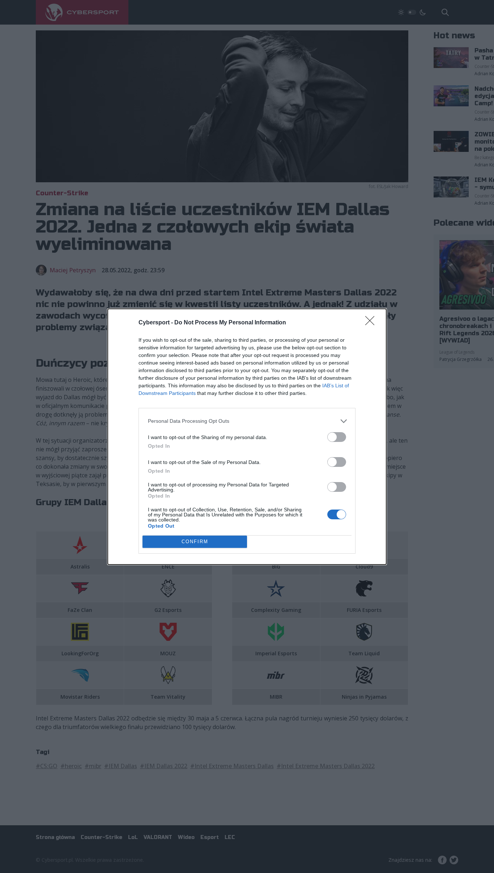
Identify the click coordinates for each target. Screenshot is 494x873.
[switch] (336, 437)
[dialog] (247, 437)
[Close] (372, 323)
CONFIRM (195, 541)
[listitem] (247, 421)
